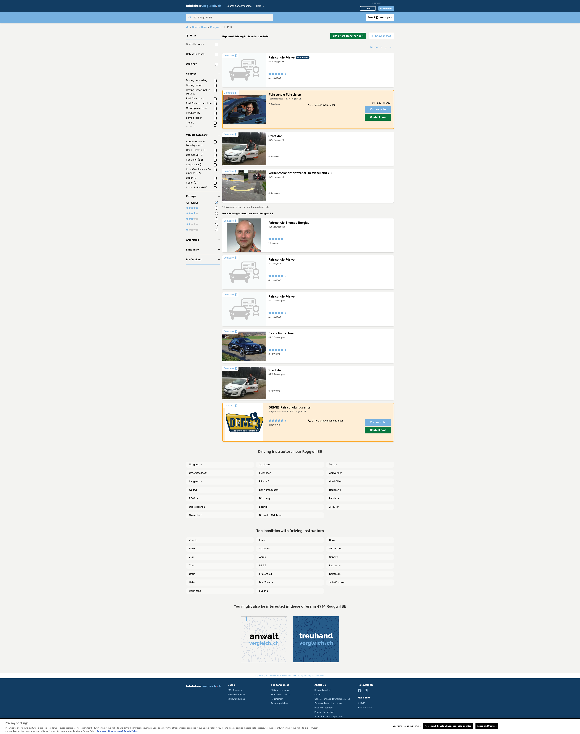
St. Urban (264, 464)
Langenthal (195, 481)
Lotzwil (263, 506)
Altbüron (334, 506)
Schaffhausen (337, 582)
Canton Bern (199, 27)
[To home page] (205, 6)
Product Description (324, 712)
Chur (192, 574)
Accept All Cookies (487, 726)
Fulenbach (265, 473)
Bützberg (264, 498)
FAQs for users (235, 690)
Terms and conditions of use (328, 703)
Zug (191, 557)
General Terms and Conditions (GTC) (332, 699)
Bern (332, 540)
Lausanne (334, 565)
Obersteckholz (197, 506)
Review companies (237, 694)
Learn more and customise (407, 726)
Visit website (378, 109)
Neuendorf (195, 515)
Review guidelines (236, 699)
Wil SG (262, 565)
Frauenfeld (265, 574)
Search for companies (239, 6)
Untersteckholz (198, 473)
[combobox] (232, 17)
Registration (386, 8)
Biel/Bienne (266, 582)
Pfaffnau (194, 498)
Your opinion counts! (291, 676)
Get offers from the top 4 (348, 35)
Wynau (333, 464)
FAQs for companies (280, 690)
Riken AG (264, 481)
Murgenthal (195, 464)
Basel (192, 548)
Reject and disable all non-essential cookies (448, 726)
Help (258, 6)
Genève (333, 557)
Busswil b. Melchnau (270, 515)
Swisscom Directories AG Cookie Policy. (117, 731)
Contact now (378, 117)
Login (368, 8)
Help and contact (322, 690)
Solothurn (335, 574)
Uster (192, 582)
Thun (192, 565)
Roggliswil (335, 489)
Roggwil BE (216, 27)
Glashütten (335, 481)
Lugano (263, 590)
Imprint (318, 694)
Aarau (262, 557)
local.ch (361, 703)
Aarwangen (335, 473)
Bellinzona (195, 590)
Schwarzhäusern (269, 489)
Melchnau (334, 498)
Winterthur (335, 548)
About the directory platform (328, 716)
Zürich (193, 540)
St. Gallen (264, 548)
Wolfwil (193, 489)
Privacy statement (323, 707)
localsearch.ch (365, 707)
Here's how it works (280, 694)
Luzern (263, 540)
